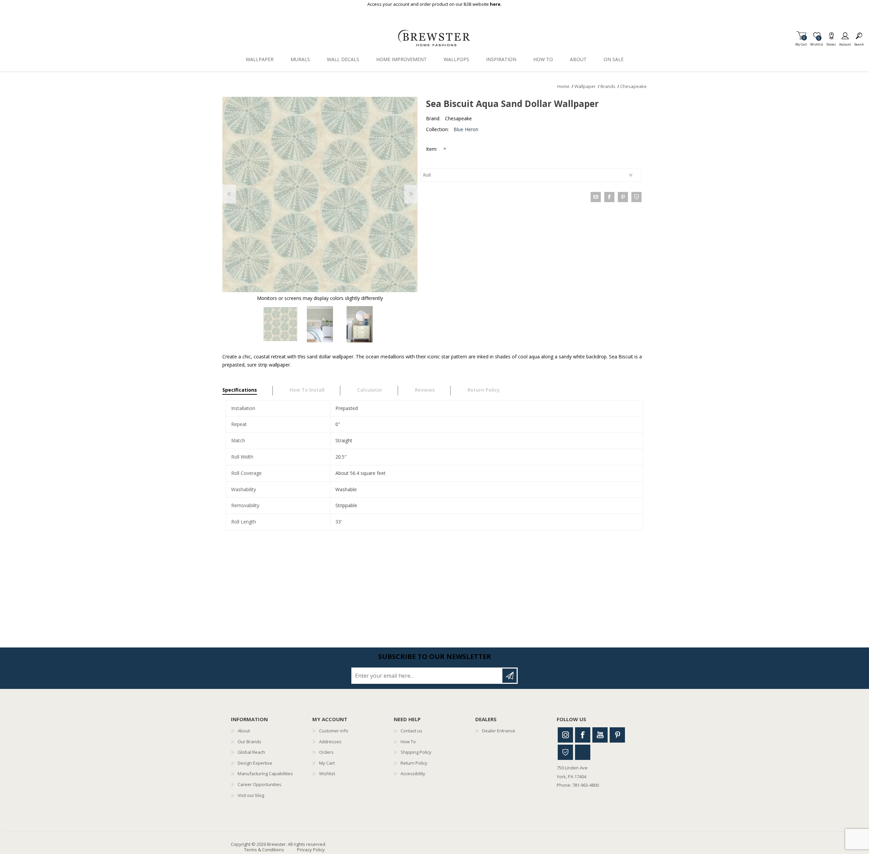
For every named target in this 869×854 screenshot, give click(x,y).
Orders (326, 752)
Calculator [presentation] (369, 390)
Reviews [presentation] (425, 390)
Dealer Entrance (498, 731)
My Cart (327, 763)
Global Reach (251, 752)
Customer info (333, 731)
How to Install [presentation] (307, 390)
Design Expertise (255, 763)
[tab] (247, 390)
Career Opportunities (259, 784)
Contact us (411, 731)
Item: (432, 149)
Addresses (330, 742)
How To (408, 742)
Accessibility (413, 773)
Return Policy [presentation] (483, 390)
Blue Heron (466, 129)
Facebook (582, 735)
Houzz (565, 752)
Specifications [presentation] (239, 390)
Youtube (600, 735)
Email (596, 197)
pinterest (623, 197)
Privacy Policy (311, 850)
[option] (280, 324)
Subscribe (509, 676)
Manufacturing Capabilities (265, 773)
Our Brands (249, 742)
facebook (609, 197)
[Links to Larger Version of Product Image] (320, 194)
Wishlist (327, 773)
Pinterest (617, 735)
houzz (636, 197)
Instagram (565, 735)
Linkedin (582, 752)
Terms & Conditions (264, 850)
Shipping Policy (416, 752)
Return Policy (414, 763)
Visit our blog (251, 795)
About (244, 731)
